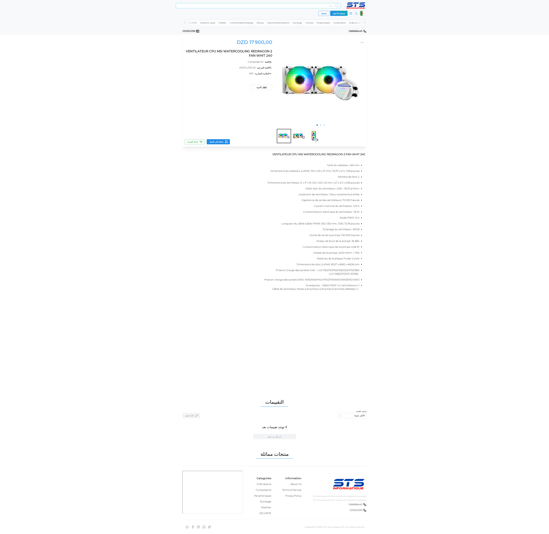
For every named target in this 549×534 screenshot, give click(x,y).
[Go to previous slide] (193, 481)
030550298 (188, 31)
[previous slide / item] (279, 83)
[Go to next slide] (356, 481)
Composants (263, 528)
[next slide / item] (362, 83)
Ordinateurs (264, 523)
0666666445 (355, 31)
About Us (295, 523)
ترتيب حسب (361, 411)
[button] (317, 125)
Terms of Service (291, 528)
